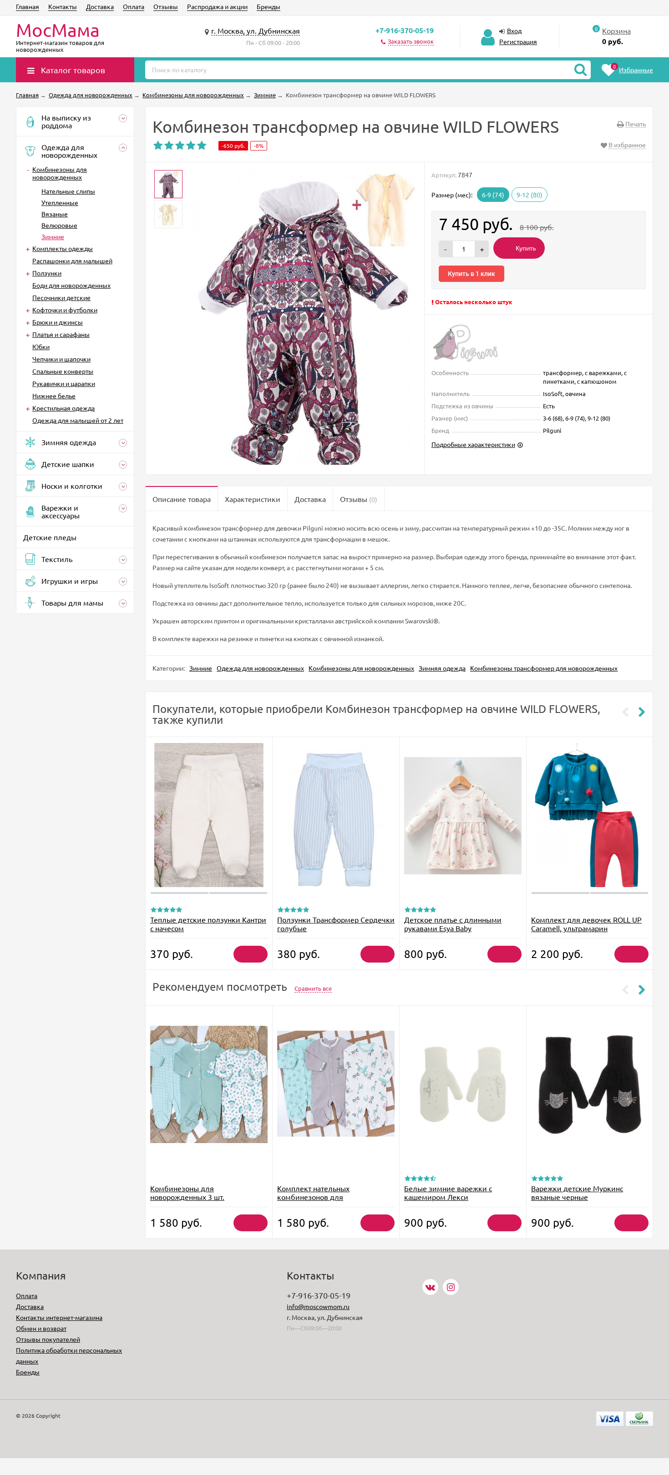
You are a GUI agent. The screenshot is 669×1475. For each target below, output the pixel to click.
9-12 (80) (529, 195)
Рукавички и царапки (63, 383)
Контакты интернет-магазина (59, 1317)
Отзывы (165, 6)
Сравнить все (313, 988)
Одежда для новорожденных (260, 668)
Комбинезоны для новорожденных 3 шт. (187, 1192)
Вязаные (54, 214)
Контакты (62, 6)
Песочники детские (61, 297)
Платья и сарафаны (61, 334)
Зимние (52, 236)
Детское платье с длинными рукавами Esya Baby (453, 924)
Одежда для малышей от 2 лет (77, 420)
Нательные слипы (68, 191)
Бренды (268, 6)
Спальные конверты (62, 371)
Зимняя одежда (442, 668)
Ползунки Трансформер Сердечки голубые (336, 924)
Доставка (100, 6)
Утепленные (59, 202)
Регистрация (518, 41)
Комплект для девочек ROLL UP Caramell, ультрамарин (586, 924)
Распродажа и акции (217, 6)
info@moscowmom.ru (318, 1306)
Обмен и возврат (41, 1328)
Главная (27, 6)
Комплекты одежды (62, 248)
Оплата (133, 6)
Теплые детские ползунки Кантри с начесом (208, 924)
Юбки (41, 346)
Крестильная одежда (63, 408)
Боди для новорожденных (71, 285)
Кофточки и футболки (64, 310)
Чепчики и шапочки (61, 359)
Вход (514, 30)
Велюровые (59, 225)
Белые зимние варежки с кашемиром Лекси (448, 1192)
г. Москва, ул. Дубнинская (255, 30)
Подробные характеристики (473, 444)
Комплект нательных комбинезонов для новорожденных (313, 1197)
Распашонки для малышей (72, 260)
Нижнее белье (54, 395)
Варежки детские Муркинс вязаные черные (577, 1192)
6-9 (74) (493, 195)
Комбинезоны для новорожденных (59, 173)
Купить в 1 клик (471, 273)
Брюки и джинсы (57, 322)
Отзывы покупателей (48, 1339)
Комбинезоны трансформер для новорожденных (544, 668)
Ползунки (46, 273)
